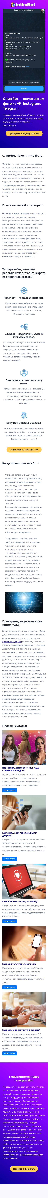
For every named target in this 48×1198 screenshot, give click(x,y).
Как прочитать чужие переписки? (19, 963)
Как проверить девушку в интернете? (21, 1029)
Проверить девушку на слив (24, 133)
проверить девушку (12, 642)
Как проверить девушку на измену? (20, 901)
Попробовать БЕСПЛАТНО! (24, 449)
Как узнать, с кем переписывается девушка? (19, 834)
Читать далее (9, 790)
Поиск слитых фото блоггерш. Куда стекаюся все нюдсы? (20, 769)
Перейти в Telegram (24, 1169)
